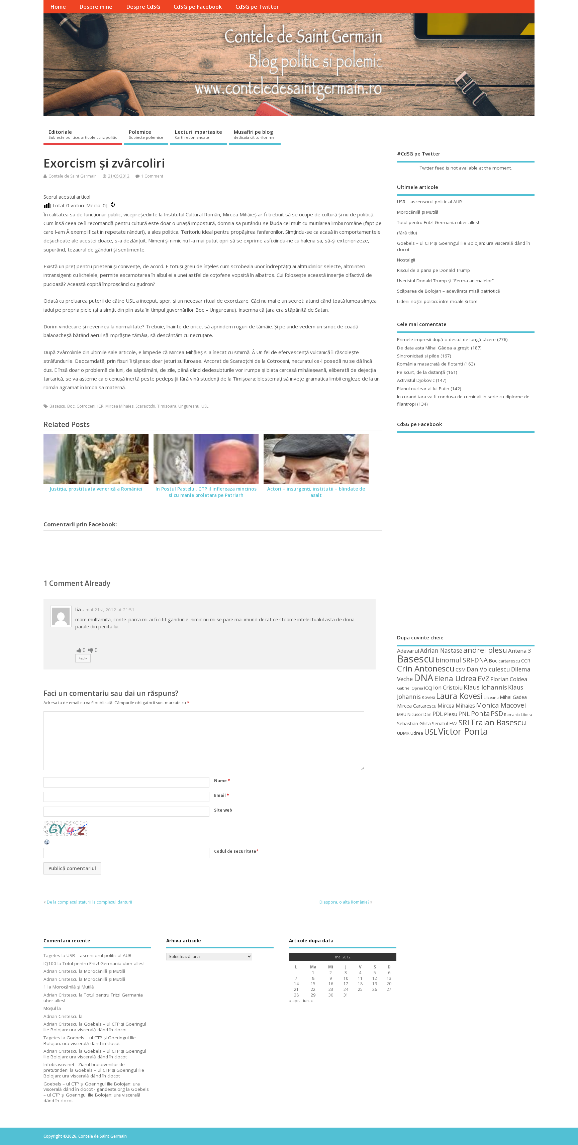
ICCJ (428, 688)
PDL (437, 714)
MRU (401, 714)
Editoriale (83, 134)
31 (346, 995)
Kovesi (428, 697)
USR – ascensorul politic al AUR (429, 202)
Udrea (416, 733)
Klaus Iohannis (485, 687)
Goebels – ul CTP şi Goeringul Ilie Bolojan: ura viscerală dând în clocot (94, 1027)
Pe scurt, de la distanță (421, 372)
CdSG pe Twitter (257, 6)
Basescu (57, 406)
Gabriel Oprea (410, 688)
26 (374, 989)
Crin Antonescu (426, 668)
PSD (497, 713)
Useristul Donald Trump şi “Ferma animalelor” (445, 281)
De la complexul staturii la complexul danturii (89, 902)
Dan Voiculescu (488, 669)
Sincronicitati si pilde (418, 356)
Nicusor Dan (419, 714)
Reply (83, 658)
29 (313, 995)
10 (346, 978)
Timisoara (166, 406)
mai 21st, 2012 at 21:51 (110, 610)
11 (360, 978)
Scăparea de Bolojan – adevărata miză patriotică (448, 291)
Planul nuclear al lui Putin (423, 389)
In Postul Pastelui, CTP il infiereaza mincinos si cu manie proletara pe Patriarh (206, 492)
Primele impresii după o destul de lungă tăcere (446, 339)
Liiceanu (491, 697)
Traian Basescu (498, 722)
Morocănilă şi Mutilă (418, 212)
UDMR (403, 733)
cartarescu (509, 661)
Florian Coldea (508, 679)
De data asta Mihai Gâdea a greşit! (433, 348)
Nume (222, 781)
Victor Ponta (463, 731)
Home (58, 6)
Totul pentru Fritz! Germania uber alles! (438, 222)
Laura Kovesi (459, 696)
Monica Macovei (501, 705)
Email (221, 795)
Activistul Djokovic (416, 380)
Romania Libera (518, 714)
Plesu (450, 714)
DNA (423, 677)
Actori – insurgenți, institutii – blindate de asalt (316, 492)
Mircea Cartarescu (417, 706)
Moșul (49, 1008)
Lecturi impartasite (198, 134)
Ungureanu (188, 406)
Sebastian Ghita (414, 723)
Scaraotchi (145, 406)
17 (346, 983)
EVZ (483, 678)
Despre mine (95, 6)
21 (296, 989)
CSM (461, 669)
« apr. (294, 1001)
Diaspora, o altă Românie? (344, 902)
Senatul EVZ (445, 723)
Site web (223, 810)
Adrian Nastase (441, 650)
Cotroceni (86, 406)
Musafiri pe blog (255, 134)
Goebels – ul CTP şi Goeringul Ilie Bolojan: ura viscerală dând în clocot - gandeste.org (91, 1086)
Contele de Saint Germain (73, 176)
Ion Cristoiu (448, 687)
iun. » (308, 1001)
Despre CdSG (143, 6)
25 (360, 989)
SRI (464, 722)
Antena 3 (519, 650)
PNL (464, 714)
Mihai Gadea (513, 697)
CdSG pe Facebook (198, 6)
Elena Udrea (455, 678)
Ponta (480, 713)
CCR (525, 660)
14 (296, 983)
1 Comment (152, 176)
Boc (71, 406)
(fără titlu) (407, 233)
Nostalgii (406, 260)
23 (330, 989)
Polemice (146, 134)
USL (204, 406)
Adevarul (408, 650)
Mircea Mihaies (119, 406)
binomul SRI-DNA (462, 660)
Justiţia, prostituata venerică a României (96, 489)
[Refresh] (47, 844)
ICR (100, 406)
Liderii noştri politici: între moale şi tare (437, 301)
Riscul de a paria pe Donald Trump (433, 270)
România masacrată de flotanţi (430, 364)
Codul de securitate (235, 851)
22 (313, 989)
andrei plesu (485, 650)
